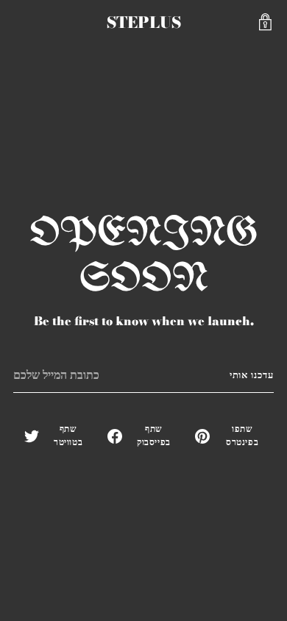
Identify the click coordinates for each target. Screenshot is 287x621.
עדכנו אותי (252, 375)
